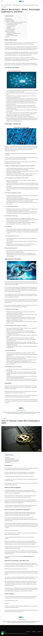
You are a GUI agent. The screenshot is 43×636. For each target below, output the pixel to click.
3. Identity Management (10, 34)
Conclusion (7, 36)
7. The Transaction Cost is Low (11, 28)
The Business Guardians (21, 410)
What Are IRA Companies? (9, 458)
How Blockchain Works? (9, 19)
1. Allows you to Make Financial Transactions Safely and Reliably (16, 22)
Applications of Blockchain (9, 31)
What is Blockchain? (8, 18)
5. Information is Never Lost (10, 26)
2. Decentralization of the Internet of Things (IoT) (13, 33)
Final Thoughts (7, 462)
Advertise (34, 631)
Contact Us (39, 631)
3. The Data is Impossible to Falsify (11, 24)
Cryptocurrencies (8, 5)
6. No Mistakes (8, 27)
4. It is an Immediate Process (10, 25)
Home (2, 5)
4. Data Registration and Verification (12, 35)
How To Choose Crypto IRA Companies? (12, 459)
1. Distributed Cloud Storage (10, 32)
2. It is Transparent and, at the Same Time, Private (14, 23)
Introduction (7, 457)
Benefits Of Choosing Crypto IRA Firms (11, 461)
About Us (28, 631)
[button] (2, 633)
